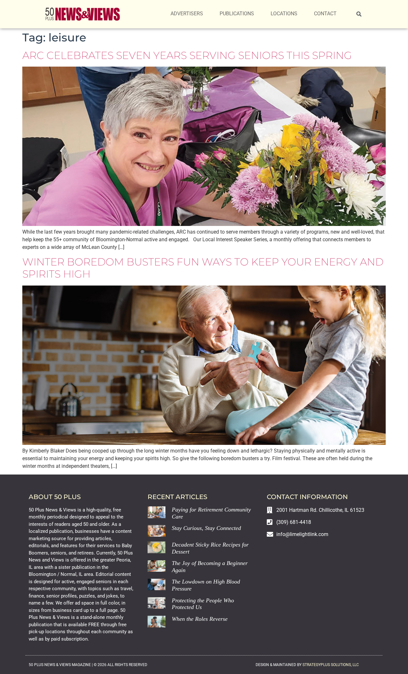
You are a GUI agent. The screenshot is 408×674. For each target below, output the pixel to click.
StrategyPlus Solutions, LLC (330, 665)
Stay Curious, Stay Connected (206, 528)
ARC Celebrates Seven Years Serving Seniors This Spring (187, 55)
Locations (284, 14)
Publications (237, 14)
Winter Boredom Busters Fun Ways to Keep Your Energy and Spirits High (202, 268)
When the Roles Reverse (200, 619)
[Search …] (359, 14)
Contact (325, 14)
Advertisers (187, 14)
